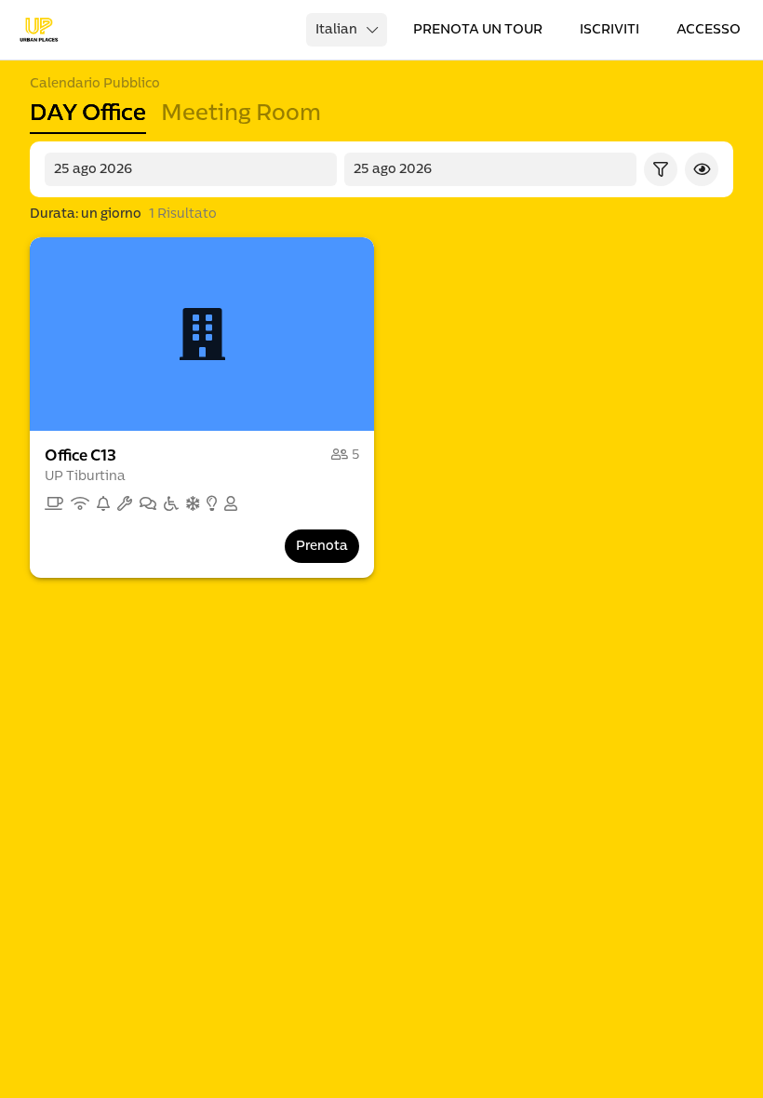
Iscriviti (609, 29)
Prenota (322, 546)
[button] (202, 334)
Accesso (708, 29)
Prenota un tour (477, 29)
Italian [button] (336, 29)
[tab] (88, 113)
